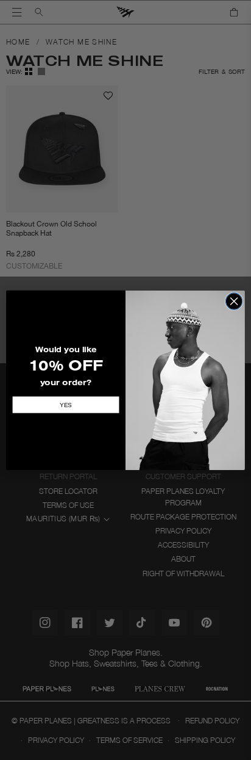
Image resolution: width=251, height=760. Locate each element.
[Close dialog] (233, 300)
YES (66, 404)
